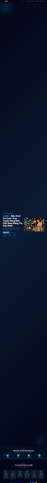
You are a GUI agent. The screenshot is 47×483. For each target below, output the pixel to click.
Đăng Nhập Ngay (6, 232)
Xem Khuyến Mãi (13, 232)
